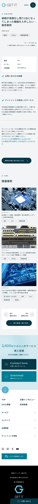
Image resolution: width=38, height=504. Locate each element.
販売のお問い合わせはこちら (14, 161)
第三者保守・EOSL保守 (10, 296)
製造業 (17, 300)
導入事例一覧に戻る (21, 323)
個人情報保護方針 (19, 482)
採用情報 (23, 404)
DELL (12, 221)
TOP (4, 399)
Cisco (14, 35)
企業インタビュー (27, 399)
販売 (5, 35)
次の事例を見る (24, 314)
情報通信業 (24, 35)
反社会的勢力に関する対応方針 (19, 477)
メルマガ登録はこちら (16, 456)
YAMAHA (13, 258)
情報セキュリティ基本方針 (19, 473)
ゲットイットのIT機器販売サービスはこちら (16, 139)
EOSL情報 (6, 404)
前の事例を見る (13, 314)
